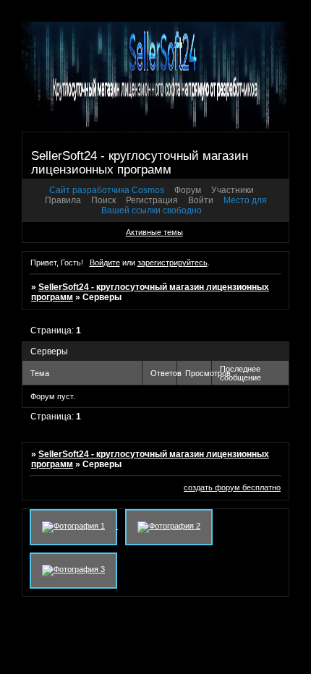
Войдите (105, 262)
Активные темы (154, 232)
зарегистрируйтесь (172, 262)
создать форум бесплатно (232, 487)
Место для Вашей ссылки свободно (184, 205)
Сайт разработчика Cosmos (106, 190)
